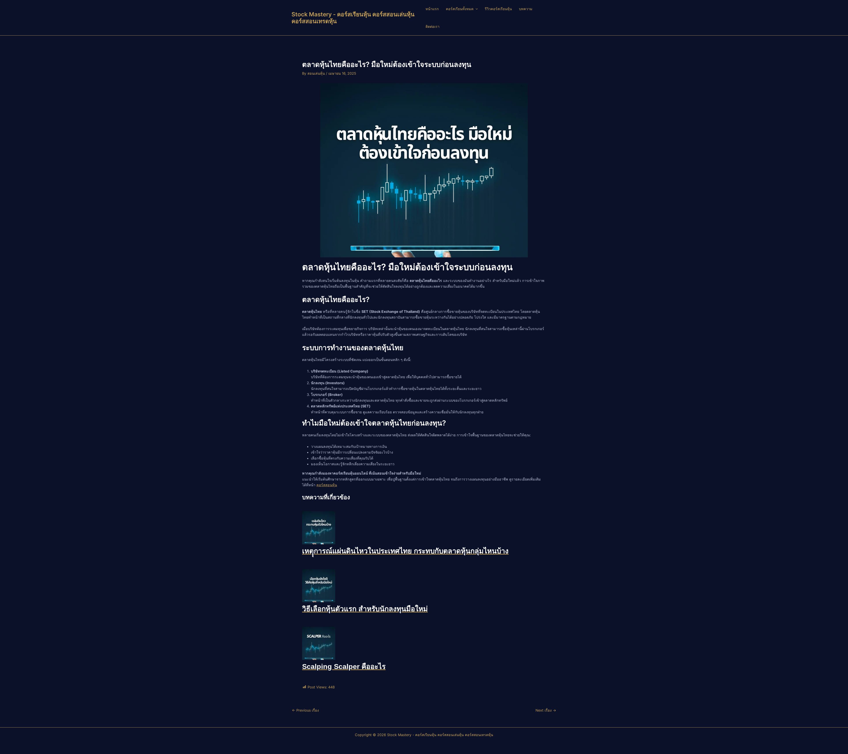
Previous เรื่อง (305, 710)
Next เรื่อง (546, 710)
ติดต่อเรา (432, 26)
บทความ (525, 9)
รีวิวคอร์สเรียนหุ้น (498, 9)
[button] (475, 9)
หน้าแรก (432, 9)
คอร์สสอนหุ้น (326, 485)
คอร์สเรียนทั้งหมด (459, 9)
